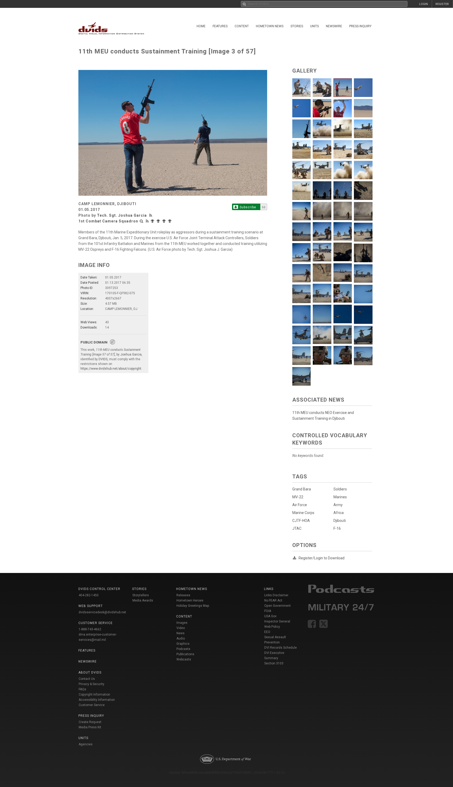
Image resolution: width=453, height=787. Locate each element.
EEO (267, 632)
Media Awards (142, 600)
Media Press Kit (90, 727)
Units (314, 26)
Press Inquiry (360, 26)
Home (201, 26)
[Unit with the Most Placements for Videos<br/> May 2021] (153, 221)
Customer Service (92, 705)
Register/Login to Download (321, 558)
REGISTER (442, 4)
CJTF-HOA (301, 520)
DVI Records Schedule (280, 647)
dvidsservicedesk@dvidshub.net (102, 612)
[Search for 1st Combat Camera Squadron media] (141, 221)
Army (338, 505)
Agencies (86, 744)
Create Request (90, 722)
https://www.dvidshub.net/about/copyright (110, 368)
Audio (180, 638)
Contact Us (87, 679)
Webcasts (183, 659)
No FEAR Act (273, 600)
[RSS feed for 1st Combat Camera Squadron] (147, 221)
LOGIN (423, 4)
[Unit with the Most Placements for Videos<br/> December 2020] (159, 221)
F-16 (337, 528)
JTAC (296, 528)
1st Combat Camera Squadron (108, 221)
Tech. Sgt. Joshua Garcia (122, 215)
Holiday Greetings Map (192, 606)
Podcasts (183, 649)
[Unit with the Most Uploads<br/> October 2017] (170, 221)
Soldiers (340, 489)
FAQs (82, 689)
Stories (296, 26)
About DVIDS (89, 672)
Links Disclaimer (276, 595)
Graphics (183, 644)
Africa (338, 513)
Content (242, 26)
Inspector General (277, 621)
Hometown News (269, 26)
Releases (183, 595)
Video (180, 628)
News (180, 633)
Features (220, 26)
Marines (340, 497)
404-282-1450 (89, 595)
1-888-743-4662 (90, 629)
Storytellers (140, 595)
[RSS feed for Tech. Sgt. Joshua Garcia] (151, 215)
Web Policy (272, 626)
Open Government (277, 606)
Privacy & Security (91, 684)
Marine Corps (303, 513)
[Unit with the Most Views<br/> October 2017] (164, 221)
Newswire (334, 26)
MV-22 (297, 497)
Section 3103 (273, 663)
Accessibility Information (97, 700)
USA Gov (270, 616)
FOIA (267, 611)
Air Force (299, 505)
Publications (185, 654)
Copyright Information (94, 694)
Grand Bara (301, 489)
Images (181, 623)
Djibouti (339, 520)
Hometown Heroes (189, 600)
